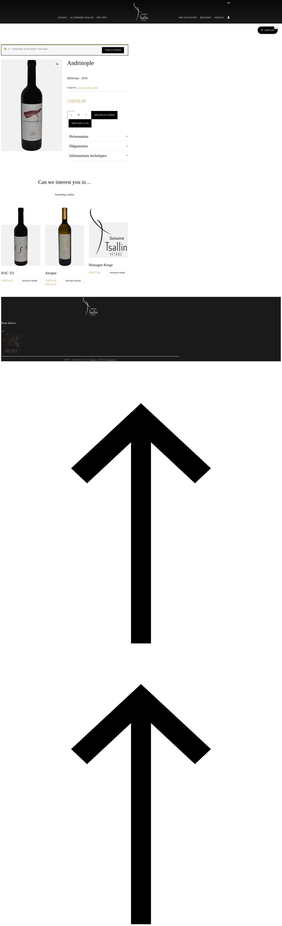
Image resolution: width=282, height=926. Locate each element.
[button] (57, 64)
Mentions (93, 360)
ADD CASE (80, 123)
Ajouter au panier (104, 115)
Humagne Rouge (101, 265)
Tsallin (95, 88)
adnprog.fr (112, 360)
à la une (80, 88)
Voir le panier (113, 50)
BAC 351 (8, 273)
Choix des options (73, 281)
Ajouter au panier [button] (29, 281)
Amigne (51, 273)
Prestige (88, 88)
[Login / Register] (228, 17)
